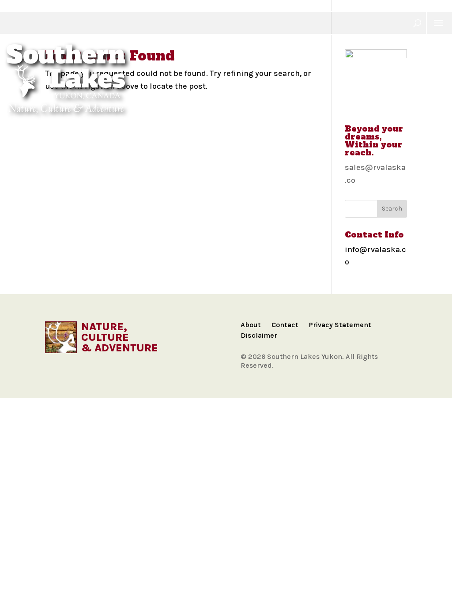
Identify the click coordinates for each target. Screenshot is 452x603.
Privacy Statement (340, 324)
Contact (284, 324)
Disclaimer (259, 335)
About (251, 324)
